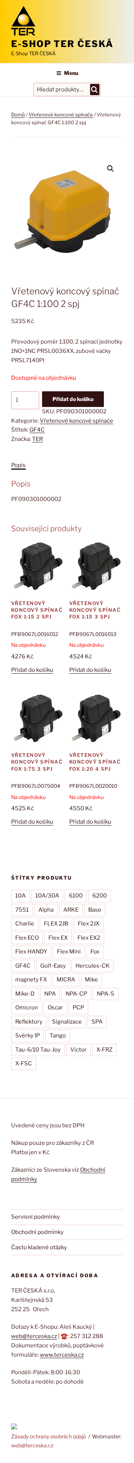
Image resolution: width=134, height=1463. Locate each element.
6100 (76, 895)
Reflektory (28, 1021)
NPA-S (105, 993)
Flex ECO (27, 937)
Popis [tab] (18, 465)
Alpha (46, 909)
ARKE (71, 909)
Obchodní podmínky (37, 1232)
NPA (50, 993)
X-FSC (23, 1063)
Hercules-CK (93, 965)
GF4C (37, 429)
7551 (22, 909)
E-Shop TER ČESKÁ (62, 43)
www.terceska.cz (62, 1354)
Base (94, 909)
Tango (58, 1035)
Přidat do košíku (72, 399)
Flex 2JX (88, 923)
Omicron (26, 1007)
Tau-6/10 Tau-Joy (38, 1049)
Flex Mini (69, 951)
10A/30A (47, 895)
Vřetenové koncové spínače (61, 115)
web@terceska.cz (34, 1336)
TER (37, 439)
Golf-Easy (53, 965)
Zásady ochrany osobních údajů (48, 1436)
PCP (78, 1007)
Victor (78, 1049)
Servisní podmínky (35, 1216)
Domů (18, 115)
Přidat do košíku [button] (32, 670)
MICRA (66, 979)
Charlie (24, 923)
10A (20, 895)
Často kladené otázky (39, 1247)
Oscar (55, 1007)
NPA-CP (76, 993)
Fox (94, 951)
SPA (97, 1021)
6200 (99, 895)
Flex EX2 (88, 937)
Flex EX (58, 937)
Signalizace (67, 1021)
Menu (71, 73)
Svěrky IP (27, 1035)
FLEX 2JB (56, 923)
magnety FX (31, 979)
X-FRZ (104, 1049)
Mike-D (25, 993)
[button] (110, 168)
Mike (91, 979)
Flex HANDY (31, 951)
